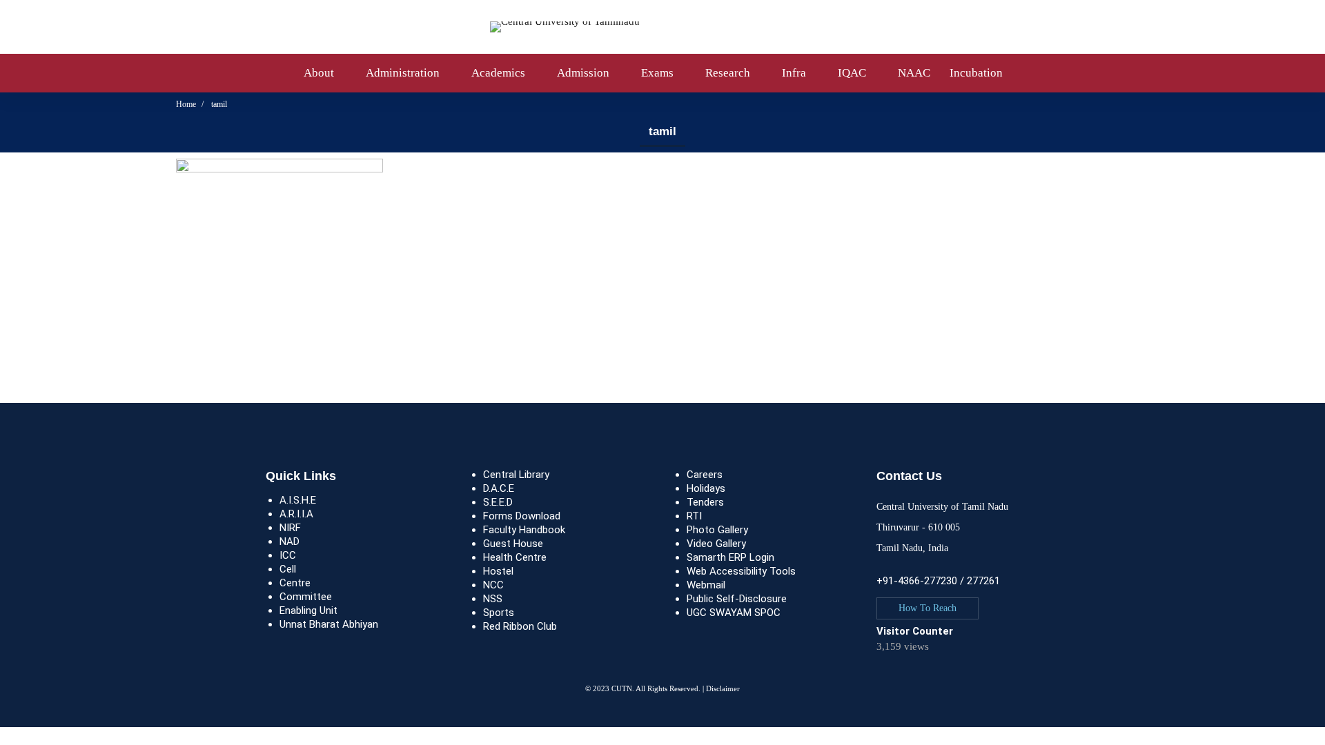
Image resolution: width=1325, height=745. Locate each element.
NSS (492, 599)
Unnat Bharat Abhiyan (328, 624)
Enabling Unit (308, 610)
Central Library (516, 474)
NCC (493, 585)
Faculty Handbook (524, 530)
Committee (305, 596)
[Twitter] (876, 675)
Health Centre (515, 557)
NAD (289, 541)
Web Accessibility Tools (741, 571)
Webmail (706, 585)
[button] (927, 608)
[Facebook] (890, 675)
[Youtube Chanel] (917, 675)
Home (186, 104)
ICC (287, 555)
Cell (287, 569)
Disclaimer (723, 688)
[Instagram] (904, 675)
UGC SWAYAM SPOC (734, 612)
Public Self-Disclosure (737, 599)
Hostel (498, 571)
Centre (295, 583)
